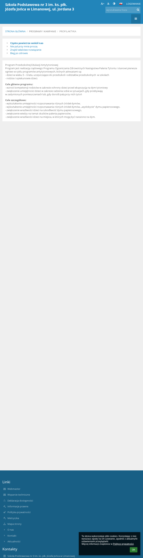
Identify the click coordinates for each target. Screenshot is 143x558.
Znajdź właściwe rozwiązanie (25, 49)
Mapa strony (14, 524)
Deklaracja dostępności (20, 500)
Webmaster (13, 489)
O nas (10, 529)
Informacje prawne (17, 506)
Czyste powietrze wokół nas (26, 43)
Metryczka (13, 518)
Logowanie (133, 3)
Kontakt (11, 535)
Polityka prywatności (19, 512)
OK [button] (133, 549)
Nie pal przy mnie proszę (23, 46)
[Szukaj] (138, 9)
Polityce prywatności (123, 544)
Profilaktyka (67, 31)
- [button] (109, 3)
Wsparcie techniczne (18, 494)
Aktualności (13, 541)
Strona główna (15, 31)
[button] (114, 3)
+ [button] (103, 3)
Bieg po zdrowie (19, 53)
